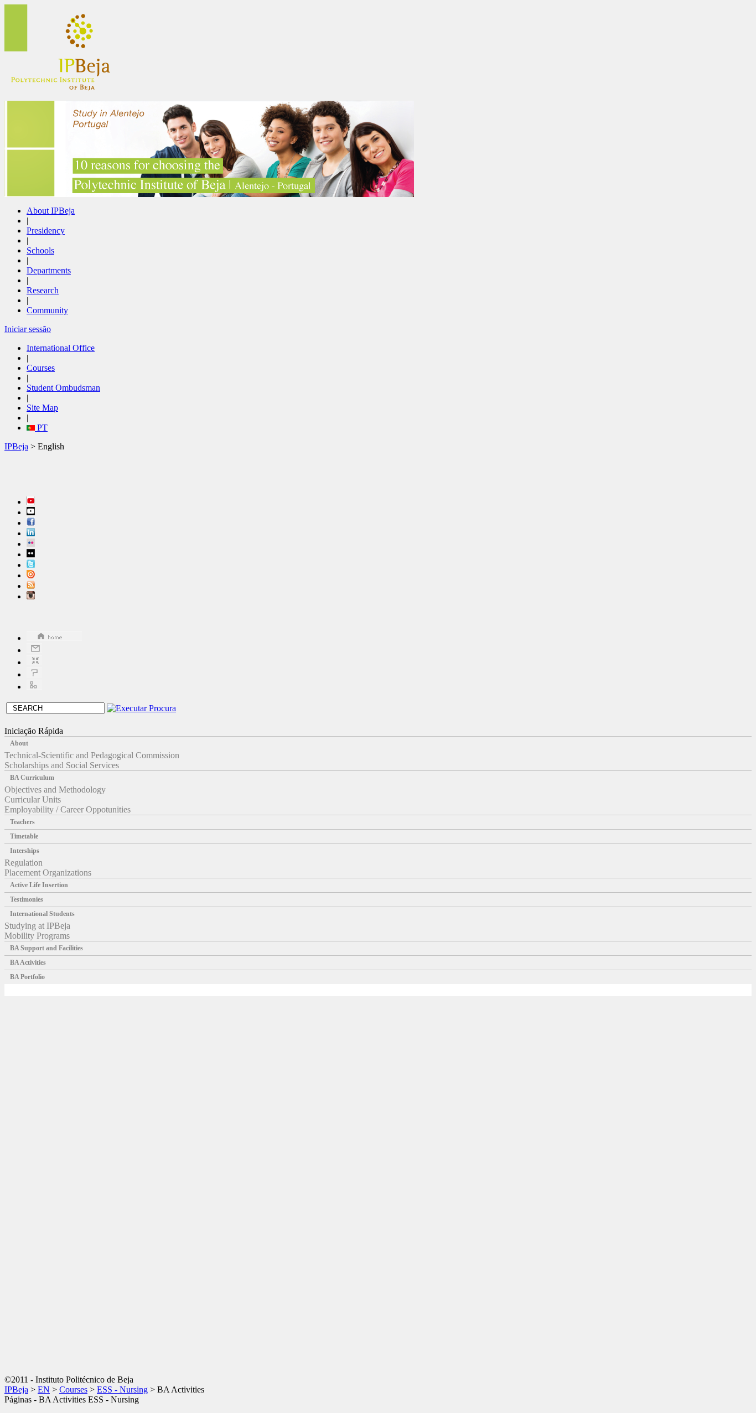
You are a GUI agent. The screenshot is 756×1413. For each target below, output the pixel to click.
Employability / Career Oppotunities (67, 809)
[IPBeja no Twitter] (31, 565)
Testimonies (26, 899)
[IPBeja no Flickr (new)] (31, 543)
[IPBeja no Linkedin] (31, 533)
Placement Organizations (47, 872)
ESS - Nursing (122, 1389)
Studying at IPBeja (37, 925)
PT (41, 427)
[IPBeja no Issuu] (31, 575)
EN (44, 1389)
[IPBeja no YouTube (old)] (31, 512)
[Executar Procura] (141, 708)
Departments (49, 270)
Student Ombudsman (63, 387)
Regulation (23, 862)
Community (47, 310)
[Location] (34, 662)
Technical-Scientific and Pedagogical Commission (91, 755)
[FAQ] (34, 674)
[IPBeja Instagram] (31, 596)
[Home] (54, 638)
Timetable (24, 836)
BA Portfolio (27, 977)
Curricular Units (32, 799)
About (19, 743)
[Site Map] (34, 686)
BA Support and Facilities (46, 948)
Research (43, 290)
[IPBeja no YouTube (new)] (31, 501)
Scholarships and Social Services (61, 765)
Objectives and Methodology (55, 789)
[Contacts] (34, 650)
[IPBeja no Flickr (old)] (31, 554)
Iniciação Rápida (33, 731)
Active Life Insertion (39, 885)
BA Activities (28, 962)
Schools (40, 250)
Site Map (42, 407)
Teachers (22, 822)
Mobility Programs (37, 935)
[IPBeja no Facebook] (31, 522)
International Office (61, 348)
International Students (42, 914)
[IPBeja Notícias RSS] (31, 586)
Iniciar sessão (27, 329)
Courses (41, 367)
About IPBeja (51, 210)
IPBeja (16, 446)
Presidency (46, 230)
